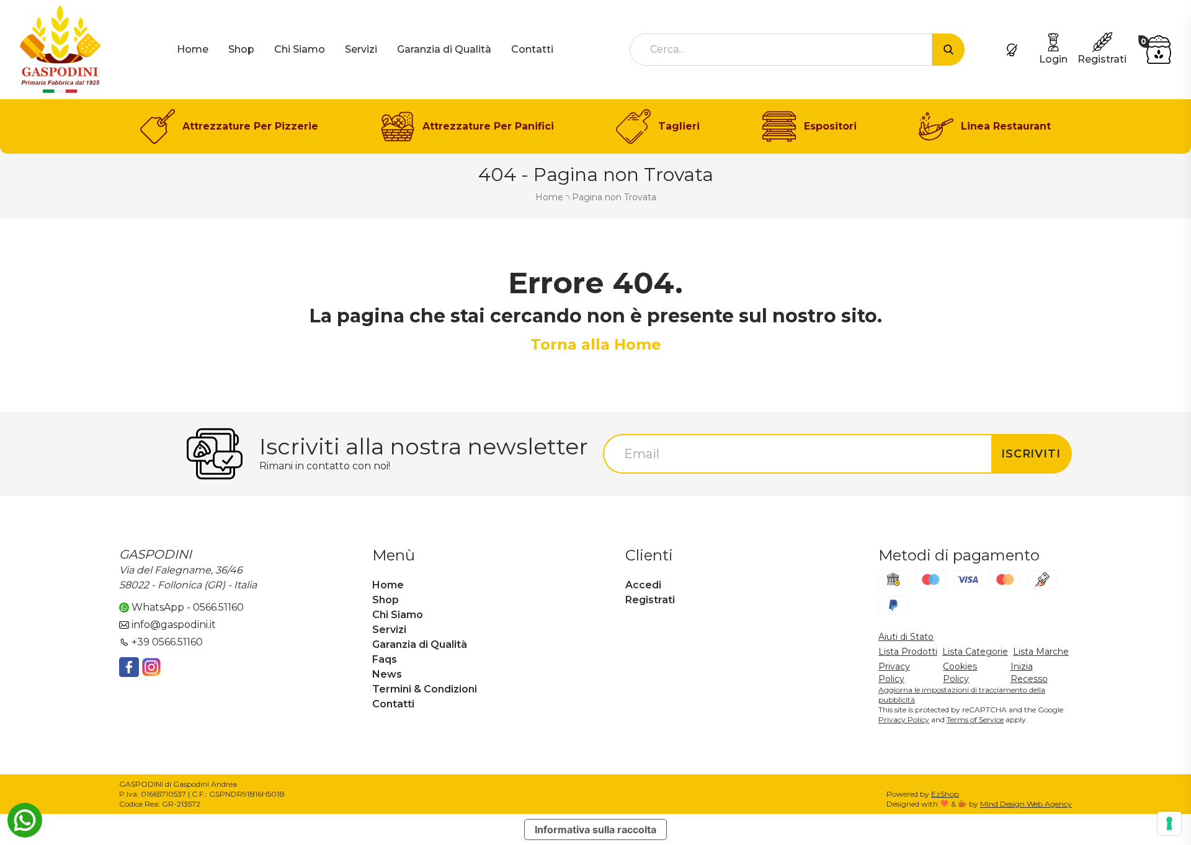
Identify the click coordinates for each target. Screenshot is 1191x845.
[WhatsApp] (24, 820)
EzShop (945, 794)
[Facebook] (129, 667)
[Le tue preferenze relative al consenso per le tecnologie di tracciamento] (1169, 823)
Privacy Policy (903, 719)
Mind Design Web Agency (1026, 803)
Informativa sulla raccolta (595, 829)
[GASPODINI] (60, 49)
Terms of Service (975, 719)
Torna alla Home (595, 344)
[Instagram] (151, 667)
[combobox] (781, 49)
